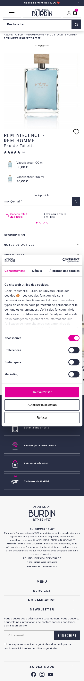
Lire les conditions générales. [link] (40, 648)
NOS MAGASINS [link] (42, 600)
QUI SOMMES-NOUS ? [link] (42, 529)
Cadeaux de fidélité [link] (36, 481)
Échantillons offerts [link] (36, 427)
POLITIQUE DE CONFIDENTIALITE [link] (42, 558)
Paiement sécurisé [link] (36, 463)
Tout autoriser (42, 392)
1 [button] (37, 222)
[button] (12, 13)
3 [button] (44, 222)
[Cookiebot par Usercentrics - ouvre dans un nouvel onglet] (62, 260)
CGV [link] (29, 562)
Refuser (42, 417)
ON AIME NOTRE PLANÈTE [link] (42, 566)
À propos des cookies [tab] (64, 270)
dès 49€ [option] (55, 216)
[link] (33, 674)
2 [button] (40, 222)
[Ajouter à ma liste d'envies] (76, 132)
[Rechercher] (76, 24)
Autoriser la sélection (42, 404)
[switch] (74, 350)
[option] (23, 216)
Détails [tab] (37, 270)
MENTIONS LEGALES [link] (45, 562)
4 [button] (47, 222)
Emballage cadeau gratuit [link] (40, 445)
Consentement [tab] (14, 270)
